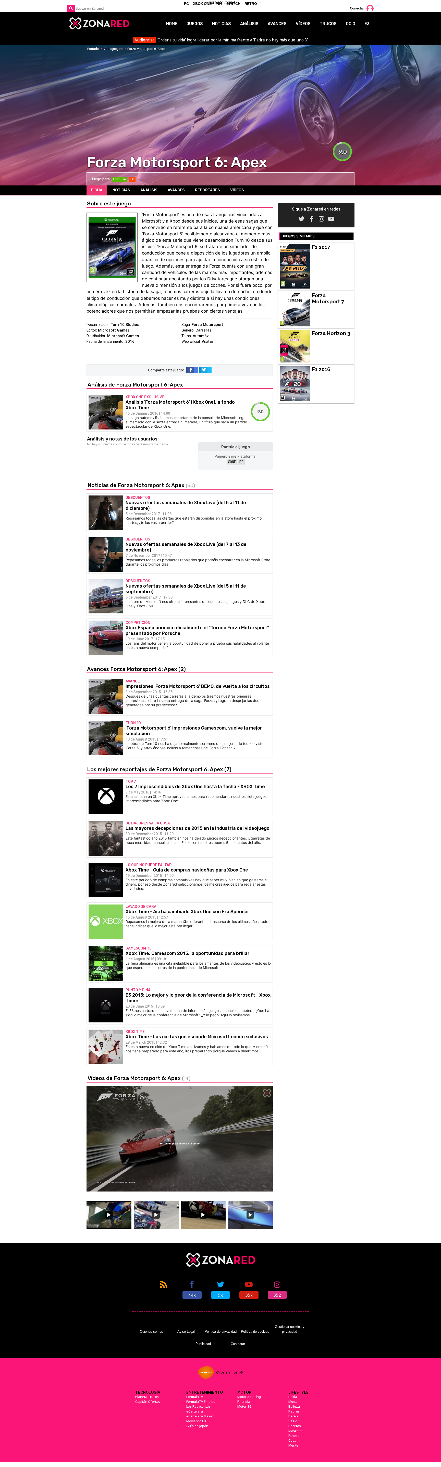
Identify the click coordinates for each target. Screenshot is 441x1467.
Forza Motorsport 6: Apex (146, 49)
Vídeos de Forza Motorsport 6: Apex (139, 1078)
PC (241, 462)
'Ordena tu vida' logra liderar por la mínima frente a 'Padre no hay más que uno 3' (221, 40)
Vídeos (303, 23)
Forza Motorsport (207, 324)
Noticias (221, 23)
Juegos (195, 23)
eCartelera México (200, 1416)
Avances (277, 23)
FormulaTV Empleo (200, 1401)
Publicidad (203, 1344)
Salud (292, 1421)
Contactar (238, 1344)
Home (171, 23)
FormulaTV (194, 1396)
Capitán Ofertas (147, 1401)
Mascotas (295, 1430)
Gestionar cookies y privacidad (289, 1329)
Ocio (350, 23)
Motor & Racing (249, 1396)
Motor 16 (244, 1406)
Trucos (328, 23)
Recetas (294, 1426)
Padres (294, 1411)
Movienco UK (196, 1421)
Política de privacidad (221, 1331)
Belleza (294, 1406)
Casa (292, 1440)
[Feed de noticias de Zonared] (163, 1289)
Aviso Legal (186, 1331)
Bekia (292, 1396)
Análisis (249, 23)
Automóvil (202, 336)
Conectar (357, 8)
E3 (367, 23)
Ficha (96, 190)
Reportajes (207, 190)
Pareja (293, 1416)
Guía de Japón (197, 1426)
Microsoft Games (114, 330)
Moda (292, 1401)
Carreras (203, 330)
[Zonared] (98, 23)
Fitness (293, 1435)
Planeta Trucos (147, 1396)
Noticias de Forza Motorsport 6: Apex (141, 485)
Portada (93, 49)
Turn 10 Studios (125, 324)
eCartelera (194, 1411)
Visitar (207, 341)
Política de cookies (255, 1331)
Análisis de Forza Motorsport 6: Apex (135, 384)
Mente (293, 1445)
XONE (232, 462)
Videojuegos (113, 49)
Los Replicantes (198, 1406)
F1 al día (243, 1401)
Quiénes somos (151, 1331)
